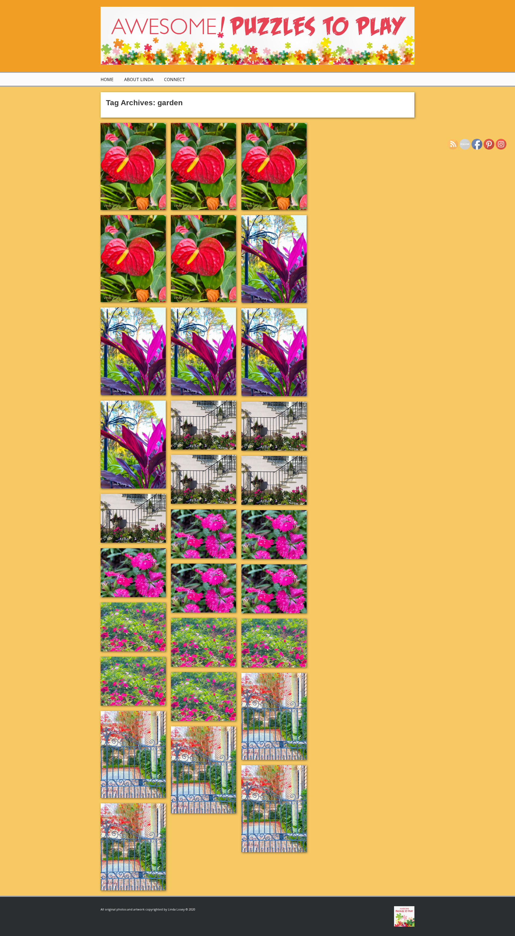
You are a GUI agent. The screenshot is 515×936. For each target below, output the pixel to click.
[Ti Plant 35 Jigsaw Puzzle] (274, 352)
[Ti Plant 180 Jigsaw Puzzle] (133, 351)
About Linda (138, 79)
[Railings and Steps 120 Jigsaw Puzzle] (133, 518)
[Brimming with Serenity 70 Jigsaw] (274, 643)
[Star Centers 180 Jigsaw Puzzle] (274, 534)
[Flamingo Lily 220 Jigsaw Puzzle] (133, 166)
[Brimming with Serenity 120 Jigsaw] (203, 696)
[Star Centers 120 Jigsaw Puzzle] (274, 588)
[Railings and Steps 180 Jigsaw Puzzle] (274, 426)
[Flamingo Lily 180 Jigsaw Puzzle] (203, 166)
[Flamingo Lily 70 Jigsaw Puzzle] (274, 166)
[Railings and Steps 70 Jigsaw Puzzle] (203, 479)
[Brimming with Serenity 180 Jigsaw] (203, 642)
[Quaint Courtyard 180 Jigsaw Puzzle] (133, 754)
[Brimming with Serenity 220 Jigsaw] (133, 627)
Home (107, 79)
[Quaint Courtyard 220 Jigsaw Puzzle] (274, 716)
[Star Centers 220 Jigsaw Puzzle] (203, 533)
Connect (174, 79)
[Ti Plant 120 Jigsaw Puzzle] (133, 444)
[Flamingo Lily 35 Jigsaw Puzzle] (133, 258)
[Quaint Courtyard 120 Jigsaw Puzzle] (133, 846)
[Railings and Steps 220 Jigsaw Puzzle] (203, 425)
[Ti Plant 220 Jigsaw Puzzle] (274, 259)
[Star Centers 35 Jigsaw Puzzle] (203, 588)
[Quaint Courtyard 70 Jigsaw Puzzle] (203, 769)
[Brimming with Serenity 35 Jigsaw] (133, 681)
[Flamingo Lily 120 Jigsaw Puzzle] (203, 258)
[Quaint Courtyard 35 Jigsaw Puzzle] (274, 808)
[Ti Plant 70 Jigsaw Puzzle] (203, 351)
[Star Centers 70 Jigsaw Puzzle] (133, 572)
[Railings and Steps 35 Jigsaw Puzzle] (274, 480)
